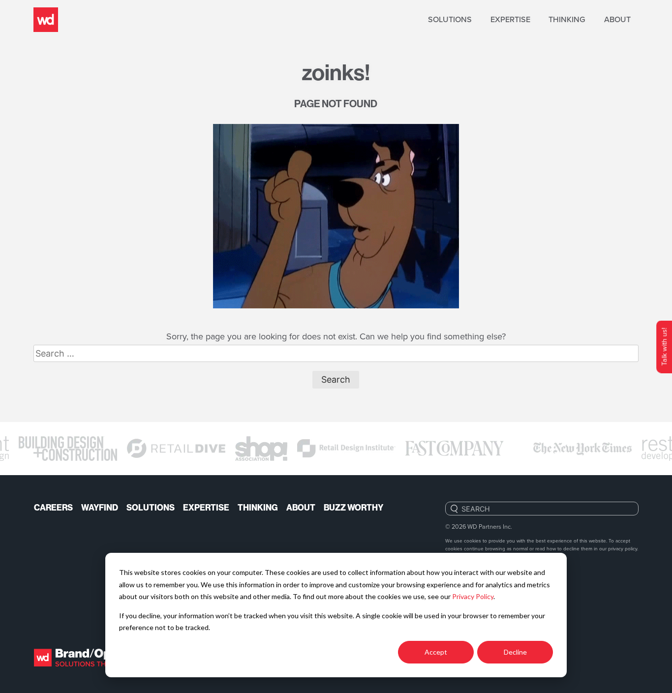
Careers (53, 507)
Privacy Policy (472, 596)
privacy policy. (623, 548)
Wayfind (99, 507)
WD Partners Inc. (489, 526)
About (617, 19)
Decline (515, 652)
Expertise (510, 19)
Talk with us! (664, 346)
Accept (436, 652)
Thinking (567, 19)
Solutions (450, 19)
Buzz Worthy (353, 507)
